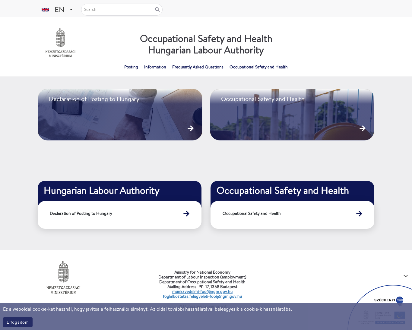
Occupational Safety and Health (252, 213)
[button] (71, 9)
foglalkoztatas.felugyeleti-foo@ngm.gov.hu (202, 296)
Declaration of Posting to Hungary (81, 213)
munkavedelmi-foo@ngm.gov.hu (202, 291)
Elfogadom (18, 322)
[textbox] (58, 9)
